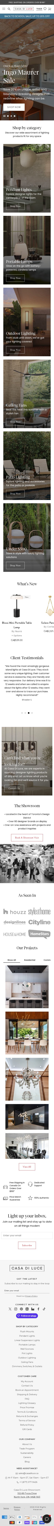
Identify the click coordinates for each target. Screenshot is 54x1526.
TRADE (39, 8)
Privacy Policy (31, 1296)
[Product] (17, 606)
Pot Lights (27, 1353)
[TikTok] (44, 1309)
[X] (10, 1309)
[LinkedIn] (27, 1309)
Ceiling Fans (27, 1362)
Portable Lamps (27, 1344)
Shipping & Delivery (27, 1394)
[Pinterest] (21, 1309)
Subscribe (27, 1245)
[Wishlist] (45, 9)
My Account (27, 1381)
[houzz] (32, 1309)
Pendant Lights (27, 1336)
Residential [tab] (29, 960)
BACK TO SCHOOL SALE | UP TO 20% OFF (27, 16)
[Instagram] (15, 1309)
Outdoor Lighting (27, 1358)
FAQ (27, 1399)
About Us (27, 1444)
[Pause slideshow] (4, 116)
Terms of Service (27, 1420)
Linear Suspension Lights (27, 1340)
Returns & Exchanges (27, 1416)
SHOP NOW (14, 107)
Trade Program (27, 1448)
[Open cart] (50, 9)
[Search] (9, 9)
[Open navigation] (3, 9)
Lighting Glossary (27, 1403)
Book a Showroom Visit (27, 837)
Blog (27, 1461)
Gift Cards (27, 1429)
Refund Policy (27, 1425)
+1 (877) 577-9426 (28, 1482)
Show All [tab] (11, 960)
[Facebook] (38, 1309)
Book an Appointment (27, 1390)
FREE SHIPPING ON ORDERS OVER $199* (27, 2)
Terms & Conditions (27, 1412)
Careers (27, 1457)
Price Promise (27, 1407)
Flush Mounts (27, 1331)
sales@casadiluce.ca (28, 1473)
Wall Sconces (27, 1349)
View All (27, 1166)
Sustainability (27, 1453)
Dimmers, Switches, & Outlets (27, 1366)
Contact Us (27, 1385)
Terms (6, 1508)
